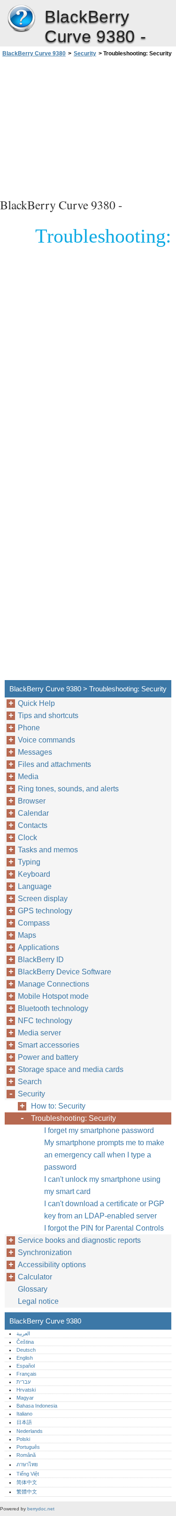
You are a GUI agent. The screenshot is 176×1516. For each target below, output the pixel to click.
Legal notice (38, 1301)
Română (26, 1455)
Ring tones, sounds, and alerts (68, 789)
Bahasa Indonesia (36, 1406)
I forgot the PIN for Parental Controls (104, 1228)
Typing (29, 862)
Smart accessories (48, 1045)
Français (26, 1374)
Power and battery (48, 1057)
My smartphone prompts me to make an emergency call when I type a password (104, 1155)
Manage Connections (53, 984)
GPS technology (45, 911)
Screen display (43, 899)
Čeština (25, 1342)
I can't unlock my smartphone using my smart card (102, 1185)
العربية (23, 1333)
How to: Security (58, 1106)
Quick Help (36, 703)
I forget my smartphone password (99, 1130)
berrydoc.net (40, 1508)
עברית (23, 1382)
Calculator (35, 1277)
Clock (27, 838)
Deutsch (26, 1350)
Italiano (24, 1413)
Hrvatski (26, 1390)
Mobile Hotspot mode (53, 996)
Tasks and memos (48, 850)
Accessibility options (52, 1265)
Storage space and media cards (70, 1069)
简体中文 (26, 1482)
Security (85, 53)
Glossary (32, 1289)
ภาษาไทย (27, 1464)
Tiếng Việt (27, 1474)
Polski (23, 1439)
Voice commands (46, 740)
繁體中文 (26, 1491)
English (24, 1358)
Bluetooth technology (53, 1008)
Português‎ (28, 1447)
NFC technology (45, 1021)
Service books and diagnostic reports (79, 1240)
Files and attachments (54, 764)
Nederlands (29, 1431)
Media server (39, 1033)
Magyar (25, 1398)
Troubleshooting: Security (73, 1118)
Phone (29, 728)
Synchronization (45, 1252)
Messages (35, 752)
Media (28, 777)
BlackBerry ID (41, 960)
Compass (34, 923)
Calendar (33, 813)
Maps (27, 935)
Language (35, 886)
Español (25, 1366)
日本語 (24, 1422)
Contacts (32, 825)
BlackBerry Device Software (64, 972)
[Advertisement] (88, 126)
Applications (38, 947)
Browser (32, 801)
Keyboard (34, 874)
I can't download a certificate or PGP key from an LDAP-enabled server (104, 1210)
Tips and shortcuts (48, 716)
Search (30, 1082)
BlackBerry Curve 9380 (21, 19)
